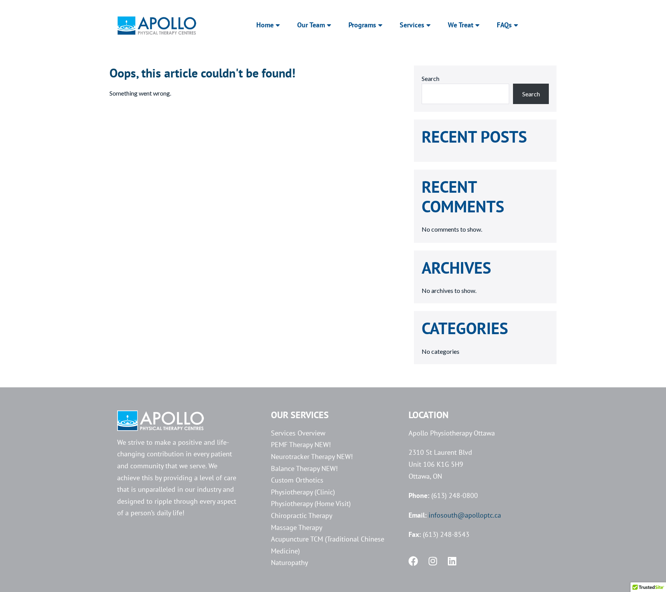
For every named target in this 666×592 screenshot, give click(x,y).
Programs (362, 24)
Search (430, 78)
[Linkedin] (452, 561)
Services (412, 24)
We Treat (460, 24)
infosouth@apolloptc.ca (465, 515)
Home (265, 24)
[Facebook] (413, 561)
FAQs (504, 24)
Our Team (311, 24)
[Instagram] (432, 561)
